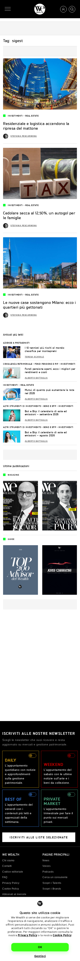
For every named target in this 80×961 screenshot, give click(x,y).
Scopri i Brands (51, 888)
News (45, 860)
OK (40, 947)
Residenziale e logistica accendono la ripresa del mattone (36, 125)
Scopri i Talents (51, 883)
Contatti (7, 866)
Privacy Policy (27, 935)
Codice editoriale (12, 871)
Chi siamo (8, 860)
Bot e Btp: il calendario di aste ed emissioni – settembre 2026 (46, 413)
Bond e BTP (49, 406)
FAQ (4, 877)
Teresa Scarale (34, 357)
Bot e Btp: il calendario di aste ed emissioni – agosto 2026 (46, 434)
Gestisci (40, 956)
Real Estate (32, 115)
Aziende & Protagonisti (16, 342)
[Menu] (8, 9)
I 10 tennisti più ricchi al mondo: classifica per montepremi (45, 349)
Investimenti (15, 115)
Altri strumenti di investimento (22, 406)
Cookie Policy (62, 935)
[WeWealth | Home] (39, 9)
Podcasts (48, 871)
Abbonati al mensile (14, 894)
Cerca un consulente (55, 877)
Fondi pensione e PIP (46, 364)
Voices (46, 866)
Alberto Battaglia (36, 378)
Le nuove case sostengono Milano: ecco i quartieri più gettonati (39, 304)
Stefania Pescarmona (23, 136)
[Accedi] (63, 9)
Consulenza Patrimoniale (17, 364)
